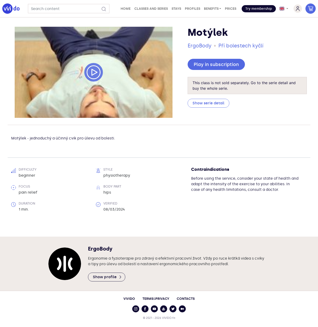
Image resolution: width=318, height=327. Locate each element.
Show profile (105, 277)
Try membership (258, 9)
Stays (176, 9)
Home (126, 9)
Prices (230, 9)
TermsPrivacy (155, 299)
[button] (259, 8)
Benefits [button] (211, 9)
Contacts (186, 299)
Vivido (129, 299)
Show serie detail (208, 103)
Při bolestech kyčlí (240, 46)
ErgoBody (199, 46)
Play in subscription (216, 64)
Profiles (192, 9)
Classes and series (151, 9)
